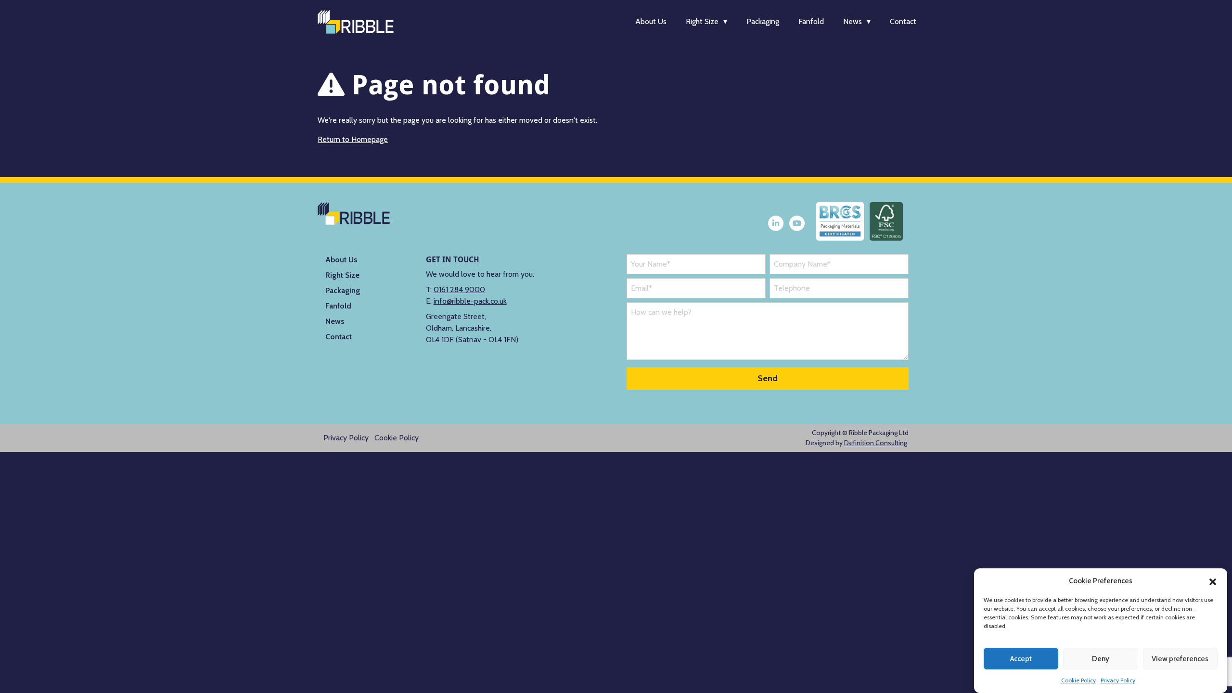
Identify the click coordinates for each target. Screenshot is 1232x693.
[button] (1213, 581)
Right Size (702, 21)
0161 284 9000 (459, 289)
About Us (651, 21)
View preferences (1180, 658)
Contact (903, 21)
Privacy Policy (1118, 680)
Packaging (762, 21)
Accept (1021, 658)
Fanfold (811, 21)
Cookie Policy (1078, 680)
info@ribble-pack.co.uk (470, 301)
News (852, 21)
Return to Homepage (353, 139)
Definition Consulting (875, 442)
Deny (1100, 658)
